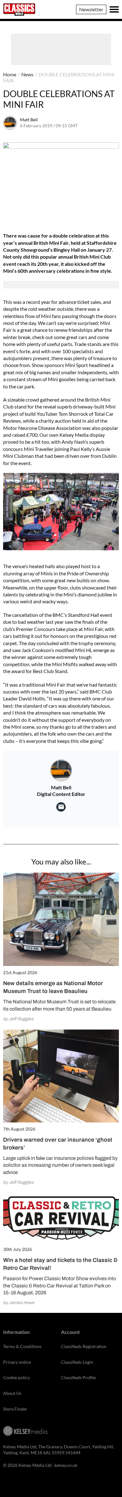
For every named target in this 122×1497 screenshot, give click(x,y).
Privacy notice (17, 1362)
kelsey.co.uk (65, 1465)
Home (9, 74)
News (27, 74)
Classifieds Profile (78, 1377)
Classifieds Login (77, 1362)
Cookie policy (16, 1377)
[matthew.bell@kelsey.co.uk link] (61, 807)
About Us (12, 1393)
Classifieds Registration (83, 1346)
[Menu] (114, 9)
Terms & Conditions (22, 1346)
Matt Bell (29, 119)
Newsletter (91, 9)
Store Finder (15, 1409)
